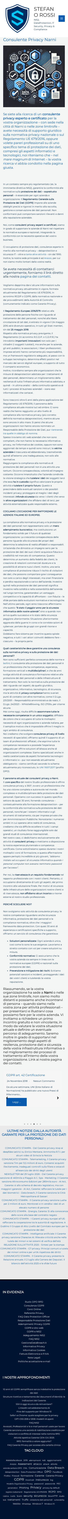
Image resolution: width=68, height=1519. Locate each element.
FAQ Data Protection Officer (34, 1316)
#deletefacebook (14, 1460)
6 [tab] (40, 1124)
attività (54, 1464)
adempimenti (35, 1460)
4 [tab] (34, 1124)
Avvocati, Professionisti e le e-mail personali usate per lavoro (34, 1426)
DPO (47, 1471)
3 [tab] (30, 1124)
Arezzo (48, 258)
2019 (25, 1460)
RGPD (52, 1491)
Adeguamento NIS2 (34, 1335)
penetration (13, 1488)
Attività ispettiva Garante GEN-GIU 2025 (34, 1437)
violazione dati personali (41, 1500)
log (51, 1480)
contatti (15, 1063)
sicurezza (40, 1495)
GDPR (19, 1479)
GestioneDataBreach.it (34, 1342)
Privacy (35, 1487)
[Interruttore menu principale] (62, 18)
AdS (44, 1460)
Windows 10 (49, 1504)
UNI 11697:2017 (47, 767)
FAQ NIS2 (34, 1339)
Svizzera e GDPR (18, 1075)
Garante (39, 1475)
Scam (19, 1496)
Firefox (7, 1476)
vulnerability (59, 1500)
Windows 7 (37, 1504)
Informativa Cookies (34, 1350)
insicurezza (42, 1479)
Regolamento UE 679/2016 (35, 1492)
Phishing (24, 1487)
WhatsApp (26, 1504)
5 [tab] (37, 1124)
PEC (59, 1483)
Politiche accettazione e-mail (34, 1361)
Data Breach (55, 1467)
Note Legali (34, 1357)
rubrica (6, 1496)
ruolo (12, 1496)
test (4, 1500)
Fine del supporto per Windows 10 (34, 1411)
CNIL (25, 1468)
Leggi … (16, 1102)
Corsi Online (34, 1309)
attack (46, 1464)
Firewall (15, 1476)
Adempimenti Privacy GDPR (34, 1324)
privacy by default (51, 1488)
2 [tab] (27, 1124)
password (38, 1483)
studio (61, 1496)
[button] (7, 1098)
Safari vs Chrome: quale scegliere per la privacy (34, 1415)
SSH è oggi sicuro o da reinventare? (34, 1404)
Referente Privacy (34, 1313)
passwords (50, 1483)
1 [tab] (24, 1124)
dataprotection (12, 1472)
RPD (59, 1492)
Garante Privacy (54, 1475)
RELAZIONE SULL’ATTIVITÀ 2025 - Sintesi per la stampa (34, 1244)
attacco (37, 1464)
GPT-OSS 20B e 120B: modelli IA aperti (34, 1419)
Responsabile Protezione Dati (34, 1320)
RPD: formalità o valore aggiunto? (34, 1441)
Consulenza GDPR (34, 1305)
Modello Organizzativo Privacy (20, 1484)
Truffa (25, 1499)
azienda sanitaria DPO (12, 1468)
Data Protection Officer (32, 1472)
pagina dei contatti (35, 276)
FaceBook (57, 1472)
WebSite (17, 1504)
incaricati (29, 1480)
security (28, 1495)
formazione (27, 1475)
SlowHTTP (53, 1496)
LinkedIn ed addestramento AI (34, 1408)
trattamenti (14, 1499)
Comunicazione (37, 1468)
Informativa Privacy (34, 1346)
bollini (6, 663)
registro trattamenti (14, 1492)
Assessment (25, 1464)
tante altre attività (36, 254)
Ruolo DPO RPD (34, 1302)
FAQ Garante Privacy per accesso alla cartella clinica (34, 1445)
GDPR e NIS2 (34, 1331)
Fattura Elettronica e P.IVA (34, 1354)
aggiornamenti (54, 1460)
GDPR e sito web (34, 1328)
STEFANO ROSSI (44, 12)
